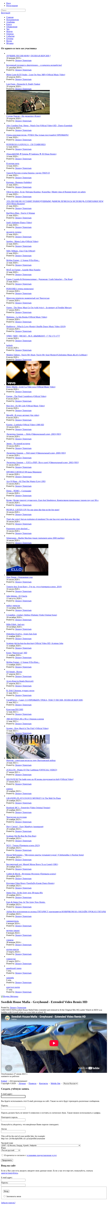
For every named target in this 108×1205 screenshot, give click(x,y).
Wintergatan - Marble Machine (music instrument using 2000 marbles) (35, 538)
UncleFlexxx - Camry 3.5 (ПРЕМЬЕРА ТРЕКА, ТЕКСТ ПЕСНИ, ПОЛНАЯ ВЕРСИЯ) (44, 700)
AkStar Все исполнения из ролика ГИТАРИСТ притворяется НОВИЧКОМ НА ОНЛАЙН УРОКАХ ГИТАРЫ (56, 911)
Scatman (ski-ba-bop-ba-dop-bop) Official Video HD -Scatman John (34, 643)
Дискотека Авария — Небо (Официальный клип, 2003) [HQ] (33, 434)
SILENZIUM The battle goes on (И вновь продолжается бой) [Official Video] (39, 779)
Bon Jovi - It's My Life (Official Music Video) (25, 406)
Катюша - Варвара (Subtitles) (19, 182)
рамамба (10, 978)
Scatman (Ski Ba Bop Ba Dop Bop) (21, 836)
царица (9, 789)
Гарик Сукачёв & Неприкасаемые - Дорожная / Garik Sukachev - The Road (39, 279)
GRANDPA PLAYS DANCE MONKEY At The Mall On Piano (33, 798)
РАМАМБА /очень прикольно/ (20, 289)
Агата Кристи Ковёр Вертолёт (20, 681)
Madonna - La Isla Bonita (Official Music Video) (26, 317)
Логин (4, 1129)
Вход (8, 3)
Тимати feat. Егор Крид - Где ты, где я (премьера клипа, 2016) (34, 587)
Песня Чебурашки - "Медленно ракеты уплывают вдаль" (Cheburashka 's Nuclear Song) (45, 855)
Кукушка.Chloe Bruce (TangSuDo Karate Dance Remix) (30, 883)
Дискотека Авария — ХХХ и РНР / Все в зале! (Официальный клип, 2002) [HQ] (42, 462)
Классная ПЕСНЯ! (14, 709)
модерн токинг (13, 930)
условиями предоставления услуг (42, 1155)
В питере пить (12, 163)
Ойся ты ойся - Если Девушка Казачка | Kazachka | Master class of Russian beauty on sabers (46, 192)
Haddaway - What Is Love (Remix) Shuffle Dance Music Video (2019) (36, 326)
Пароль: (4, 1105)
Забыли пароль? (8, 1203)
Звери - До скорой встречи (18, 443)
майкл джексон (13, 605)
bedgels (9, 345)
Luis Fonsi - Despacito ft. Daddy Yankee (23, 84)
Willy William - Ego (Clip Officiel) (20, 251)
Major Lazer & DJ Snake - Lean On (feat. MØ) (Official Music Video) (35, 74)
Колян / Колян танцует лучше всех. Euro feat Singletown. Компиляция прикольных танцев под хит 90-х (52, 500)
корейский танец (13, 968)
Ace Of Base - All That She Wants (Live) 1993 (25, 481)
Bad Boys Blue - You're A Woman (20, 213)
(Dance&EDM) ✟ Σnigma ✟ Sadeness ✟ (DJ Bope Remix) (31, 154)
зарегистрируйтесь (9, 1173)
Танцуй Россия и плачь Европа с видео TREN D (28, 173)
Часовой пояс (7, 1143)
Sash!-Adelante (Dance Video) (19, 222)
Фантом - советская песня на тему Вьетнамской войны (31, 760)
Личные (22, 1083)
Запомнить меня (13, 1196)
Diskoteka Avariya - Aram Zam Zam (21, 634)
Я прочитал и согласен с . (30, 1155)
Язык (3, 1148)
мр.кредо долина (13, 232)
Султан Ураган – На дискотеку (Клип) (23, 116)
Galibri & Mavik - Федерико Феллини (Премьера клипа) (31, 874)
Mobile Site (55, 1083)
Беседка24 (5, 13)
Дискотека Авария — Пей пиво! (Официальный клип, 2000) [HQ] (36, 453)
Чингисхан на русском (16, 817)
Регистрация (12, 5)
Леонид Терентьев (23, 60)
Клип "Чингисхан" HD (16, 653)
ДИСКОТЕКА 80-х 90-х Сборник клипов (25, 719)
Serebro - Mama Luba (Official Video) (22, 241)
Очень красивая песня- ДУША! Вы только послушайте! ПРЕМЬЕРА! (37, 135)
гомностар (11, 959)
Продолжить (7, 1160)
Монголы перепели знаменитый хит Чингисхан (28, 298)
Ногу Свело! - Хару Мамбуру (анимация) (24, 826)
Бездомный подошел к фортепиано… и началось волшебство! (34, 65)
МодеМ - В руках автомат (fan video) (22, 415)
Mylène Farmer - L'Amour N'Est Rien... (23, 260)
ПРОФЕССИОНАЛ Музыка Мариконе (24, 472)
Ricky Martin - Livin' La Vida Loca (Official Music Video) (30, 387)
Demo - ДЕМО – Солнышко (18, 491)
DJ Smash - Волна (14, 672)
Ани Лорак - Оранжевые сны (19, 577)
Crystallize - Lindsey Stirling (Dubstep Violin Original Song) (31, 615)
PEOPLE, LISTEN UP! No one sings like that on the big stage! (32, 510)
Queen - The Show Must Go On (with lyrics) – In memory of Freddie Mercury (39, 307)
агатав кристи (12, 949)
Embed (4, 1081)
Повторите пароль (9, 1117)
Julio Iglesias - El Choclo (16, 596)
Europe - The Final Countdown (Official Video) (26, 396)
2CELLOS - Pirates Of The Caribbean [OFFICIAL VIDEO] (31, 770)
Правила (32, 1083)
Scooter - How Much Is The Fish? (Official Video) (27, 728)
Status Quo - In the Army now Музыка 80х (24, 893)
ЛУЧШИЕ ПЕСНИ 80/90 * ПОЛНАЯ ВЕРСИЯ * (28, 56)
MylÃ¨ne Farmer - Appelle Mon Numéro (23, 270)
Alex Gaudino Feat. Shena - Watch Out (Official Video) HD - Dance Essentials (39, 125)
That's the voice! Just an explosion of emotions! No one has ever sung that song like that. (43, 519)
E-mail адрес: (7, 1094)
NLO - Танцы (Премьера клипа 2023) (23, 845)
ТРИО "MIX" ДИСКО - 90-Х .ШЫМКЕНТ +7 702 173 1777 (33, 336)
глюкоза (9, 940)
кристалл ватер (13, 987)
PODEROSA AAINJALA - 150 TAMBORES (26, 144)
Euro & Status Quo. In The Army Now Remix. (25, 902)
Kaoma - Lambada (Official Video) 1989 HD (25, 425)
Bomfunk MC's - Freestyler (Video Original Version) (28, 808)
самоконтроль (12, 921)
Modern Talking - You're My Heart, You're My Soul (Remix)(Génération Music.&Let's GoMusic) (46, 355)
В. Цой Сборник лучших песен (20, 690)
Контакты (43, 1083)
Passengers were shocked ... (18, 528)
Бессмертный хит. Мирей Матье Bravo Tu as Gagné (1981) (32, 864)
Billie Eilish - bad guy (15, 624)
